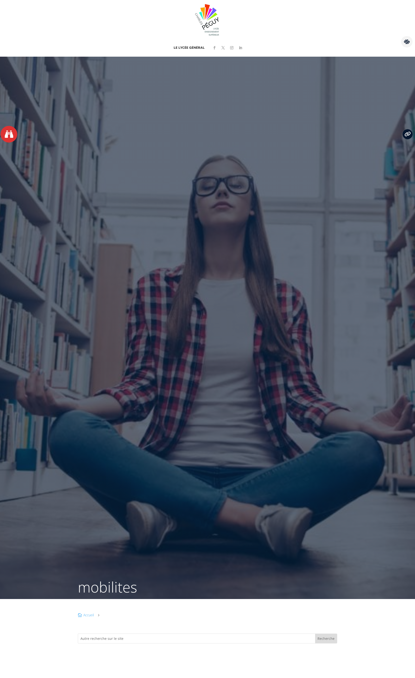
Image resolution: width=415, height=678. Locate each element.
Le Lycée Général (189, 47)
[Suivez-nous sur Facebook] (214, 47)
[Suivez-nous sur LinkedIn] (240, 47)
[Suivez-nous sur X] (223, 47)
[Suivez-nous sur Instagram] (231, 47)
